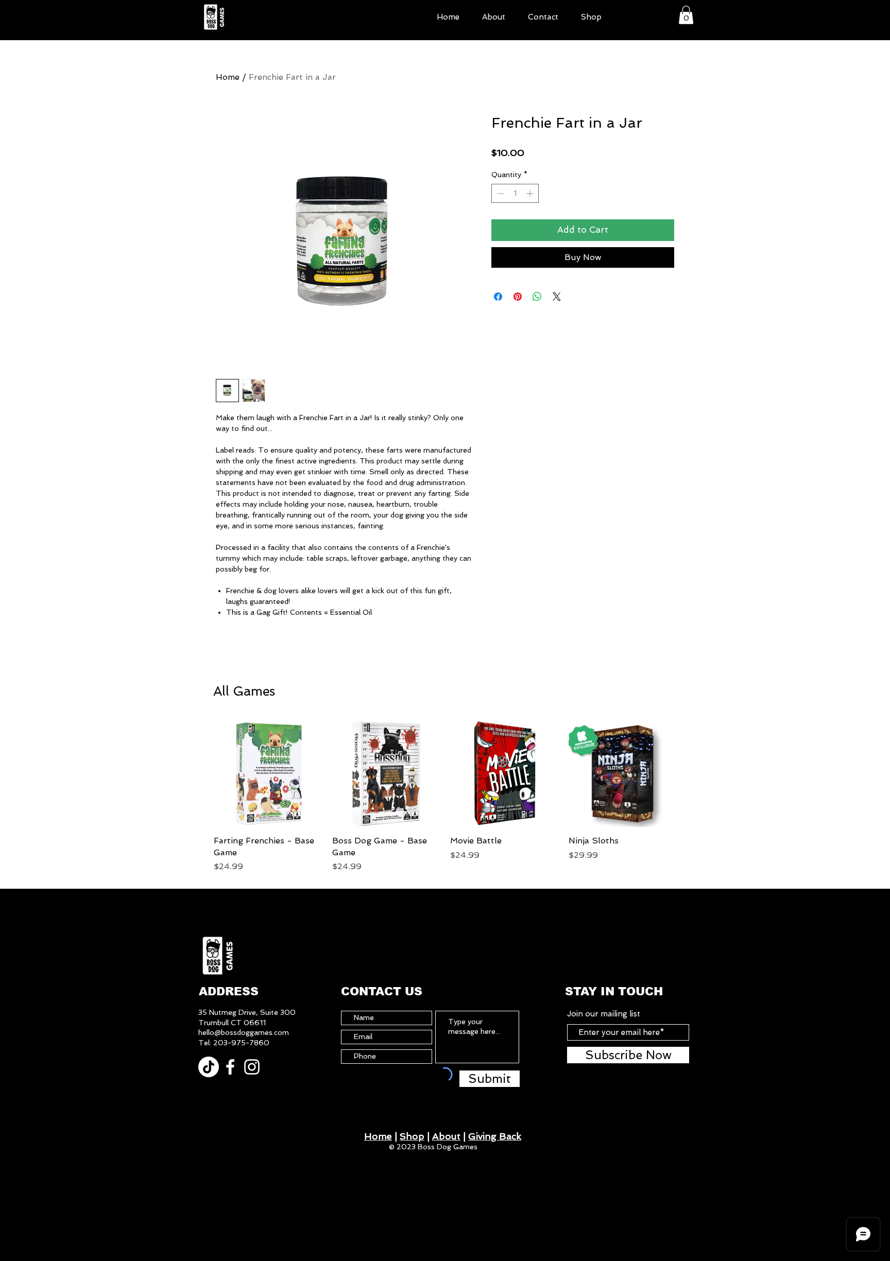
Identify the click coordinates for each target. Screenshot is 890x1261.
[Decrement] (499, 193)
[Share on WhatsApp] (537, 296)
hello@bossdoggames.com (243, 1032)
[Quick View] (268, 773)
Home (227, 77)
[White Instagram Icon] (252, 1067)
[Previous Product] (199, 773)
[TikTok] (208, 1067)
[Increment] (530, 193)
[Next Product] (691, 773)
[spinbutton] (515, 193)
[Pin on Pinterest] (517, 296)
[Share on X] (557, 296)
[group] (445, 796)
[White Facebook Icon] (230, 1067)
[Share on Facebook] (498, 296)
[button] (686, 15)
